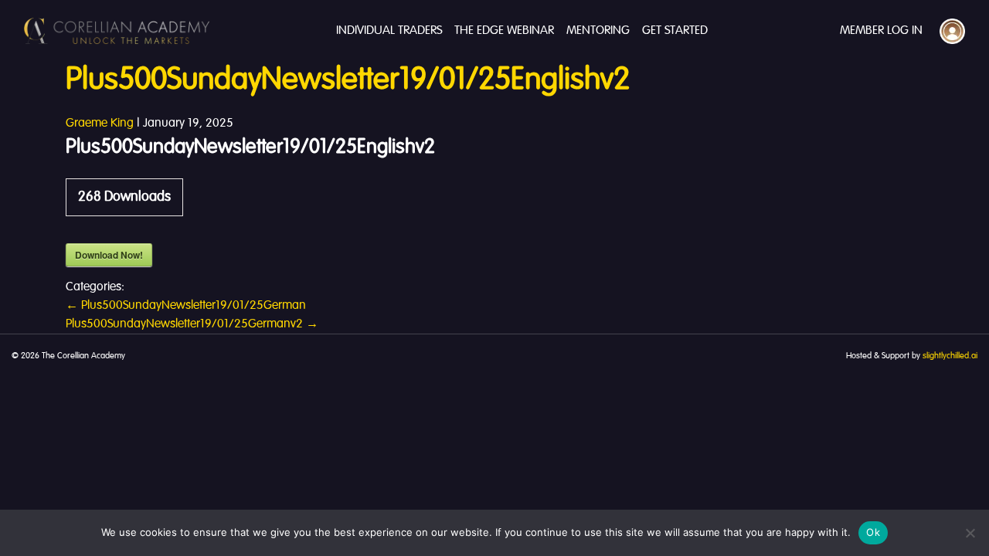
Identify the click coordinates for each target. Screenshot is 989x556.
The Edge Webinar (504, 31)
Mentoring (598, 31)
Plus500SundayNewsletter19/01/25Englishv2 (348, 80)
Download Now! (109, 255)
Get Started (675, 31)
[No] (969, 533)
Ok (873, 532)
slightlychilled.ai (950, 356)
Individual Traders (389, 31)
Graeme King (100, 123)
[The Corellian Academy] (116, 31)
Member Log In (881, 31)
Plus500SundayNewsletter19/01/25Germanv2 (192, 324)
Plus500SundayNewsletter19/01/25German (186, 306)
